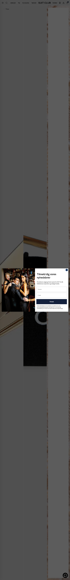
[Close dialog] (67, 270)
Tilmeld (52, 301)
